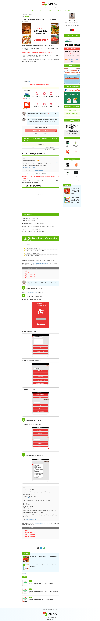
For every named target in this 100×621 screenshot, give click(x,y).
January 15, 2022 (39, 170)
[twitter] (38, 548)
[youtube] (73, 30)
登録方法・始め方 (72, 110)
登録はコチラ (28, 98)
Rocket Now (59, 10)
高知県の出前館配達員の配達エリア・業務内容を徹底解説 (41, 583)
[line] (43, 548)
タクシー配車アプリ (68, 10)
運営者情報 (50, 609)
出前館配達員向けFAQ (32, 292)
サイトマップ (55, 609)
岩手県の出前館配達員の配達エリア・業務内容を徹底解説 (41, 599)
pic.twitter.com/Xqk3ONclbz (29, 167)
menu (41, 10)
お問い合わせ (45, 609)
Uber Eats (31, 10)
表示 (29, 81)
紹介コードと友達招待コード (72, 113)
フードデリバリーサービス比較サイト (50, 617)
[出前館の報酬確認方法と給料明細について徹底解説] (41, 548)
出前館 (50, 10)
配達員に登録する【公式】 (39, 130)
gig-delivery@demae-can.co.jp (40, 263)
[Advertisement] (40, 71)
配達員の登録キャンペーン (72, 116)
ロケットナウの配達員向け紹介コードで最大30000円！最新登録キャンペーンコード (75, 200)
